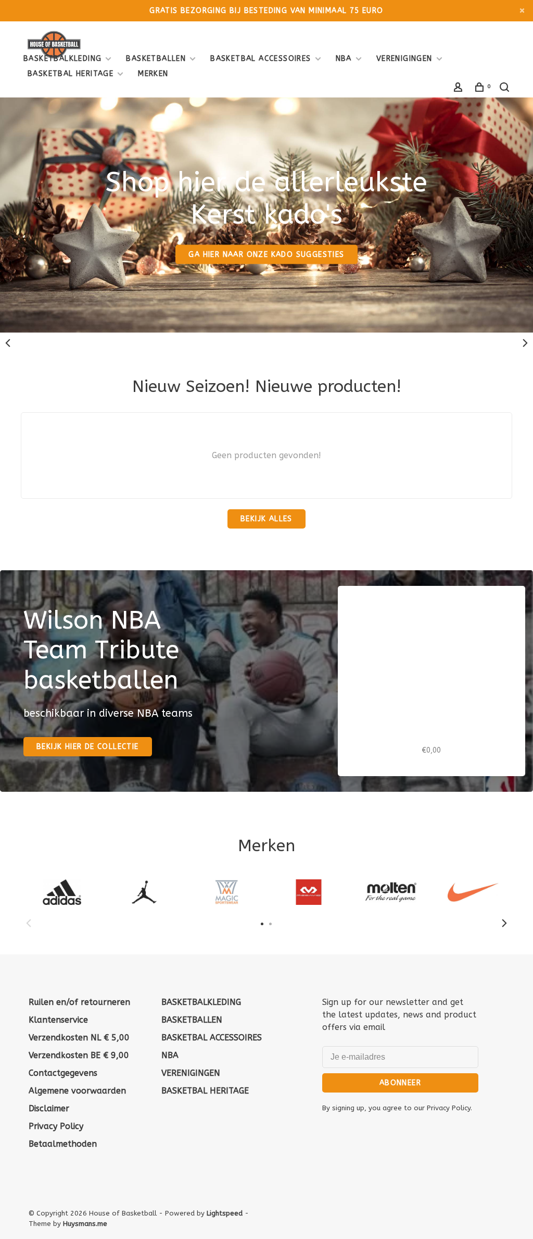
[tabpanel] (62, 892)
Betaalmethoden (63, 1144)
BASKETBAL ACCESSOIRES (260, 58)
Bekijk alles (266, 518)
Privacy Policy (56, 1126)
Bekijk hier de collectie (87, 746)
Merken (153, 73)
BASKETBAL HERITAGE (70, 73)
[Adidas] (61, 892)
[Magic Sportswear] (226, 892)
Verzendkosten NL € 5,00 (79, 1037)
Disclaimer (49, 1108)
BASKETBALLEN (156, 58)
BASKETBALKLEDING (62, 58)
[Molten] (390, 892)
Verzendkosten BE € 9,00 (79, 1055)
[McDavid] (308, 892)
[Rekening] (459, 88)
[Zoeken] (506, 88)
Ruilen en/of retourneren (79, 1002)
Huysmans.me (85, 1224)
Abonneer (400, 1082)
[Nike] (473, 892)
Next (525, 343)
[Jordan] (144, 892)
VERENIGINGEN (404, 58)
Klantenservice (58, 1020)
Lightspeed (225, 1213)
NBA (344, 58)
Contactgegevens (63, 1073)
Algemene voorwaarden (77, 1091)
